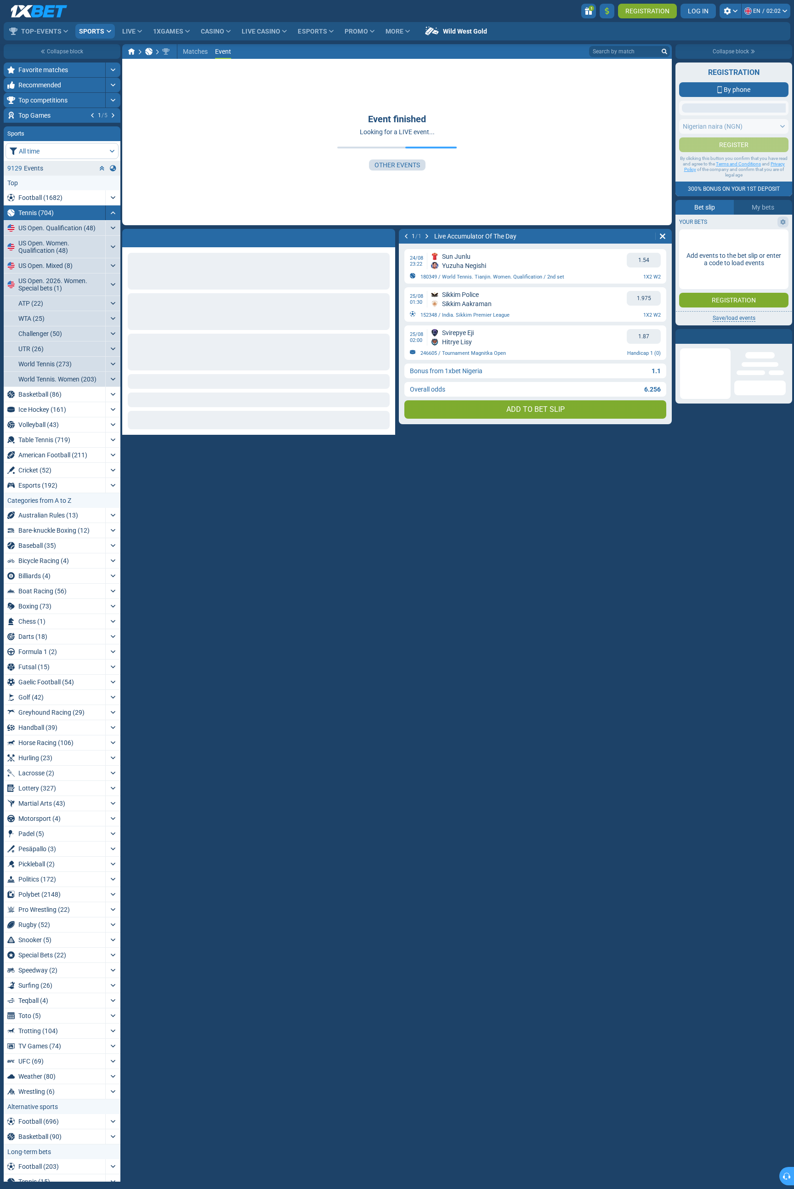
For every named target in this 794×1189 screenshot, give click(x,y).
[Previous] (92, 115)
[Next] (113, 115)
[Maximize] (112, 70)
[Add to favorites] (112, 130)
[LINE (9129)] (131, 51)
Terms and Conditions (738, 273)
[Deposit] (607, 11)
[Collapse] (112, 268)
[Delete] (662, 236)
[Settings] (730, 11)
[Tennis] (148, 51)
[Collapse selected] (102, 223)
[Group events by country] (113, 223)
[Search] (664, 51)
